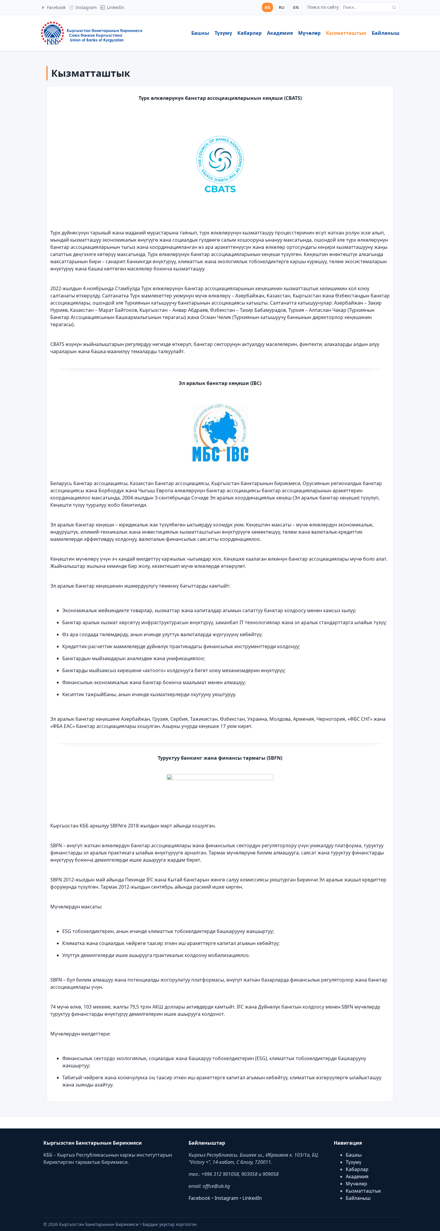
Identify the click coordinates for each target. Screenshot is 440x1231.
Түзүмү (223, 33)
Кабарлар (249, 33)
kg (267, 7)
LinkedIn (252, 1198)
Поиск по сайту (323, 7)
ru (282, 7)
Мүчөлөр (309, 33)
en (296, 7)
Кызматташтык (346, 33)
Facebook (199, 1198)
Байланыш (386, 33)
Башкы (200, 33)
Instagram (226, 1198)
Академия (280, 33)
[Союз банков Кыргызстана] (91, 33)
